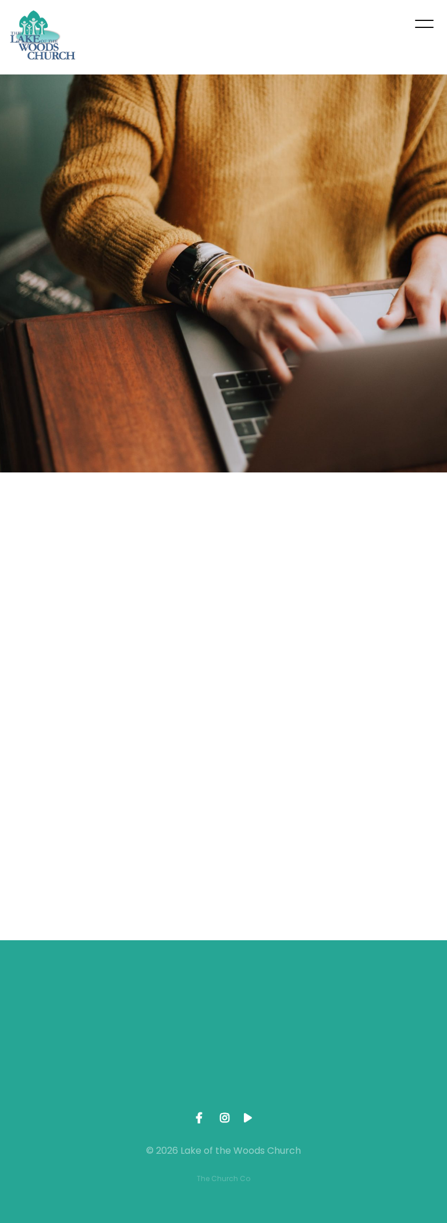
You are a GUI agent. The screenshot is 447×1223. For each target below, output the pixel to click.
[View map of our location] (279, 1004)
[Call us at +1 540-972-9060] (167, 1004)
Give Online (391, 1069)
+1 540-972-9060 (167, 1069)
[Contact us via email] (56, 1004)
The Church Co (223, 1178)
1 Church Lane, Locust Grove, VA (279, 1075)
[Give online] (391, 1004)
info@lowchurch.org (56, 1069)
